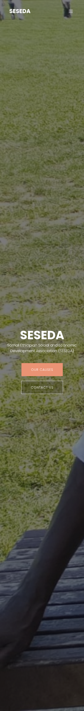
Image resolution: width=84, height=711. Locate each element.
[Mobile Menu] (71, 11)
